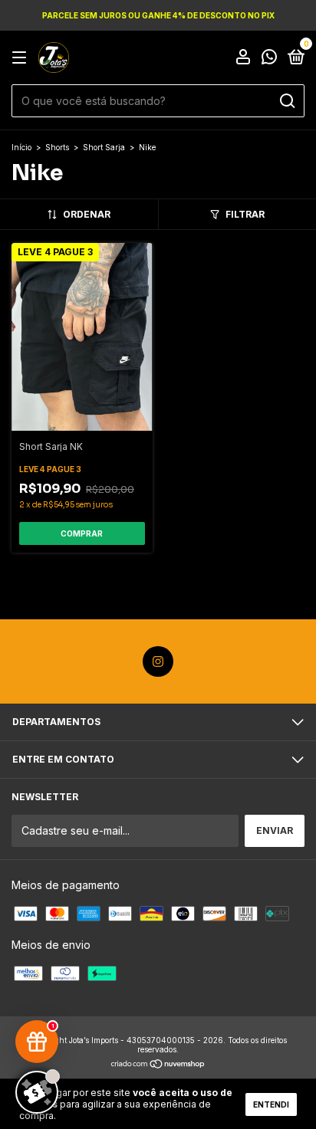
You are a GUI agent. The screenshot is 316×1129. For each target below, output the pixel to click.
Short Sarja (105, 147)
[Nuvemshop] (158, 1064)
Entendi (271, 1104)
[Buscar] (286, 101)
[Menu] (22, 57)
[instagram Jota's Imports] (158, 661)
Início (21, 147)
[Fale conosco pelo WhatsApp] (269, 58)
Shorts (57, 147)
